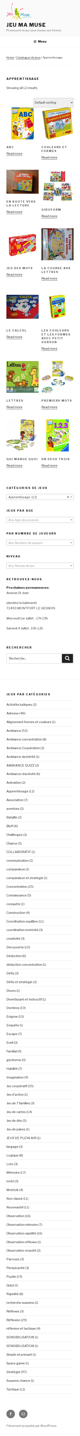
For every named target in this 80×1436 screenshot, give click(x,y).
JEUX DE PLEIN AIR (21, 1138)
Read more (14, 154)
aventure (12, 809)
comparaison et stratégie (24, 878)
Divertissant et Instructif (24, 999)
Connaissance (16, 895)
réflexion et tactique (21, 1328)
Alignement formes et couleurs (28, 722)
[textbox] (40, 520)
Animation (13, 783)
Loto (9, 1164)
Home (10, 57)
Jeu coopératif (16, 1086)
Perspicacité (15, 1268)
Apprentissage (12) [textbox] (38, 497)
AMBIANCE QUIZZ (20, 765)
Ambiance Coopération (23, 748)
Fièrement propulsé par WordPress (31, 1426)
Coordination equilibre (22, 921)
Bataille (11, 817)
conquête (13, 904)
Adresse (12, 713)
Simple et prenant (19, 1355)
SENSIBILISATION (20, 1337)
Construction (15, 913)
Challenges (14, 835)
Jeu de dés (14, 1121)
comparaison (15, 869)
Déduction (14, 956)
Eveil (9, 1043)
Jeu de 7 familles (18, 1103)
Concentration (16, 887)
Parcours (13, 1259)
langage (12, 1147)
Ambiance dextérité (20, 757)
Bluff (9, 826)
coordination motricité (22, 930)
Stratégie (13, 1372)
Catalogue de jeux (28, 57)
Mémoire (13, 1172)
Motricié (12, 1190)
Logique (12, 1155)
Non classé (14, 1199)
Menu (42, 41)
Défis (10, 973)
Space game (15, 1363)
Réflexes (12, 1311)
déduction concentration (24, 965)
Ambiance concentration (24, 739)
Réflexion (13, 1320)
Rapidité (12, 1294)
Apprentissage (17, 791)
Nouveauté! (14, 1207)
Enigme (12, 1017)
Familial (11, 1051)
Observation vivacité (21, 1250)
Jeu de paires (15, 1129)
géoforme (13, 1060)
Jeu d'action (15, 1094)
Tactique (12, 1389)
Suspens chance (18, 1381)
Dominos (12, 1008)
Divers (11, 991)
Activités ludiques (19, 705)
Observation (15, 1216)
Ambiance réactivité (21, 774)
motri (10, 1181)
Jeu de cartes (16, 1112)
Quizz (10, 1285)
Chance (11, 843)
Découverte (15, 947)
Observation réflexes (21, 1242)
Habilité (12, 1069)
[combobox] (40, 497)
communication (17, 861)
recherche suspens (20, 1303)
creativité (13, 939)
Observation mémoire (22, 1225)
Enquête (12, 1025)
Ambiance (13, 731)
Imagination (15, 1077)
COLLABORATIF (18, 852)
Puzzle (11, 1277)
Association (14, 800)
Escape (11, 1034)
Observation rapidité (21, 1233)
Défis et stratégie (19, 982)
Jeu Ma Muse (26, 25)
